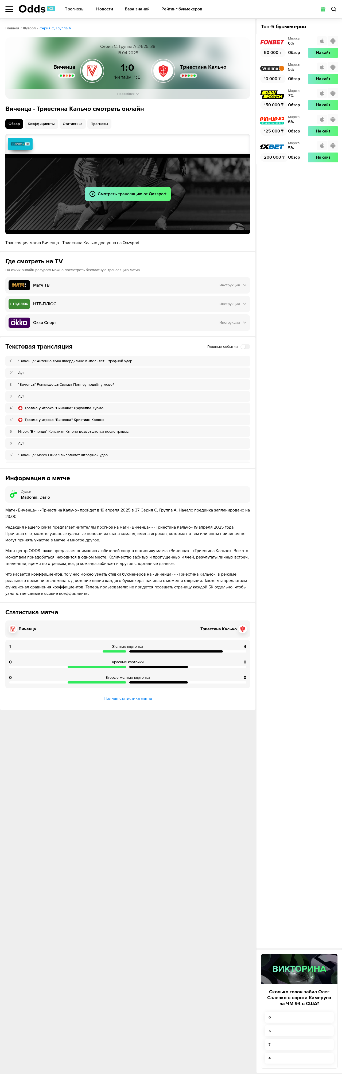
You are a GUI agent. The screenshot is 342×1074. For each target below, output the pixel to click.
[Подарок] (323, 9)
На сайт (323, 52)
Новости (104, 9)
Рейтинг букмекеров (181, 9)
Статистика (73, 124)
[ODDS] (37, 9)
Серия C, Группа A (55, 28)
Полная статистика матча (128, 698)
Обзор (14, 124)
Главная (12, 28)
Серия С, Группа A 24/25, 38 (127, 46)
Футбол (29, 28)
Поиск (334, 9)
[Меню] (9, 9)
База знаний (137, 9)
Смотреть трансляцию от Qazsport (20, 144)
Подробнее (126, 94)
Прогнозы (74, 9)
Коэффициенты (41, 124)
